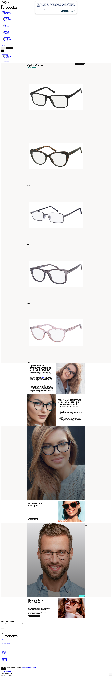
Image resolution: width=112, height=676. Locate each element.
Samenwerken (6, 14)
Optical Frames (7, 24)
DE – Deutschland (7, 56)
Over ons (4, 44)
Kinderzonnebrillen (7, 34)
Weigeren (71, 11)
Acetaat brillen (7, 37)
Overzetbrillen (6, 33)
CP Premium (6, 18)
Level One (6, 21)
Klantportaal (36, 63)
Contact (3, 45)
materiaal (42, 377)
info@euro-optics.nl (32, 667)
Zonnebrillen (6, 28)
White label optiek (7, 13)
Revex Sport (6, 26)
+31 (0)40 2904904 (24, 667)
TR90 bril (6, 41)
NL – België (6, 55)
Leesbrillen (6, 30)
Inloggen (3, 47)
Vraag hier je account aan (34, 615)
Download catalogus (80, 63)
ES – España (6, 58)
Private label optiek (7, 12)
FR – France (6, 57)
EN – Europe (6, 61)
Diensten (4, 11)
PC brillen (6, 40)
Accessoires (6, 32)
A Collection (6, 17)
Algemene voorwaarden (6, 671)
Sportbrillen (6, 31)
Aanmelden (2, 628)
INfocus (5, 20)
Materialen (4, 651)
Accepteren (64, 11)
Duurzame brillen (7, 39)
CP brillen (6, 38)
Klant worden (9, 47)
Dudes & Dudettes (7, 19)
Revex (5, 25)
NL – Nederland (5, 54)
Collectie (4, 27)
